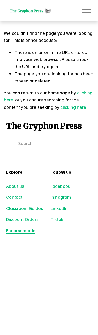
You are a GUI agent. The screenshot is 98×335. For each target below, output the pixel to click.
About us (15, 186)
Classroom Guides (24, 208)
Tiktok (57, 219)
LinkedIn (59, 208)
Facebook (60, 186)
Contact (14, 197)
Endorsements (20, 230)
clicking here (73, 107)
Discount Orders (22, 219)
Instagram (60, 197)
